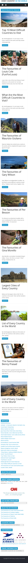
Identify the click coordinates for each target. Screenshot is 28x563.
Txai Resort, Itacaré (6, 459)
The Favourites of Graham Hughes (10, 512)
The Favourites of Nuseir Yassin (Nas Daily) (12, 514)
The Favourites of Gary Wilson (11, 173)
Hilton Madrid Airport (6, 436)
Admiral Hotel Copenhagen (8, 458)
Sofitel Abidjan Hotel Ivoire (8, 438)
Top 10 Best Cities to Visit (8, 456)
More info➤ (10, 483)
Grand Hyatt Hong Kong (7, 427)
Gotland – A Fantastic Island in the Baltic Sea (13, 425)
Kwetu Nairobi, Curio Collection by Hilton (12, 433)
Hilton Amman (5, 440)
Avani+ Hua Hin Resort (7, 454)
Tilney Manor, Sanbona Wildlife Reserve (11, 452)
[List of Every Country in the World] (14, 307)
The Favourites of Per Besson (14, 211)
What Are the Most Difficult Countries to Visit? (13, 97)
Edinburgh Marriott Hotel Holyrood (10, 461)
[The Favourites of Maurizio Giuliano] (14, 119)
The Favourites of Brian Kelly (8, 518)
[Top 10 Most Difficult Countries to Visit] (14, 13)
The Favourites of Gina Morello (11, 249)
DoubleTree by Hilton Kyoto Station (10, 446)
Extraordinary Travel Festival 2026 (10, 442)
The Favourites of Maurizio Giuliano (11, 137)
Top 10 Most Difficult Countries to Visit (13, 31)
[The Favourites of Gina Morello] (14, 231)
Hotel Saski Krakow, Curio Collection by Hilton (13, 434)
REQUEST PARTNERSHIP (20, 543)
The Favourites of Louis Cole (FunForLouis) (11, 71)
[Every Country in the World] (2, 5)
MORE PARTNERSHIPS (7, 543)
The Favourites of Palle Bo (8, 516)
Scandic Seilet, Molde (6, 467)
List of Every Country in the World (13, 325)
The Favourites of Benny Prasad (11, 363)
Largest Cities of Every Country (11, 287)
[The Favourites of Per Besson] (14, 193)
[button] (14, 492)
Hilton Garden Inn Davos (7, 429)
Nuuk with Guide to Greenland (9, 450)
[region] (14, 492)
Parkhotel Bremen (6, 423)
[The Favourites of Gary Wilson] (14, 157)
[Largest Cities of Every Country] (14, 269)
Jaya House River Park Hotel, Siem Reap (11, 431)
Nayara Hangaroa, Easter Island (9, 448)
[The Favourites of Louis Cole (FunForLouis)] (14, 51)
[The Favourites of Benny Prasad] (14, 344)
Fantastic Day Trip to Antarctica (9, 444)
